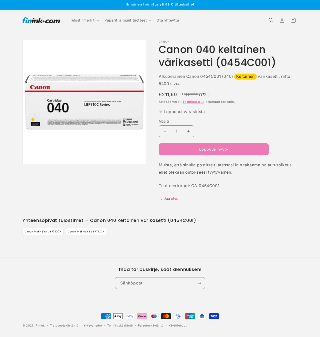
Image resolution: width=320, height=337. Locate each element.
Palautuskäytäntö (151, 325)
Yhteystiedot (93, 325)
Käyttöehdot (178, 325)
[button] (84, 20)
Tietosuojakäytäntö (64, 325)
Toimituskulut (193, 102)
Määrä (164, 121)
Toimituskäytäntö (120, 325)
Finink (40, 325)
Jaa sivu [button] (171, 198)
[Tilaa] (199, 283)
